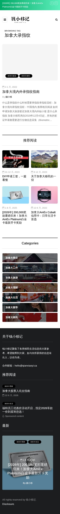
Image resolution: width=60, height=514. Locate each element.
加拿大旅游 (12, 76)
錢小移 (9, 97)
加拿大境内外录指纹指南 (21, 92)
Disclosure (8, 504)
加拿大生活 (9, 403)
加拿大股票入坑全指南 (16, 391)
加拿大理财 (9, 386)
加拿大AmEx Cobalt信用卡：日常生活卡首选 (43, 216)
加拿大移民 (26, 76)
